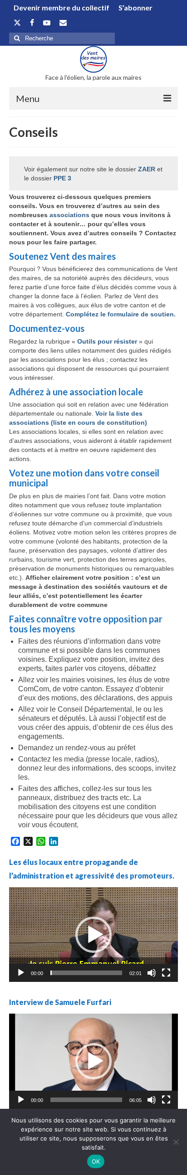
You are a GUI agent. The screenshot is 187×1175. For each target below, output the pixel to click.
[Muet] (151, 972)
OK (96, 1161)
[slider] (86, 973)
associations (70, 214)
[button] (93, 935)
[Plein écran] (166, 972)
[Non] (175, 1141)
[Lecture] (20, 972)
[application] (93, 934)
